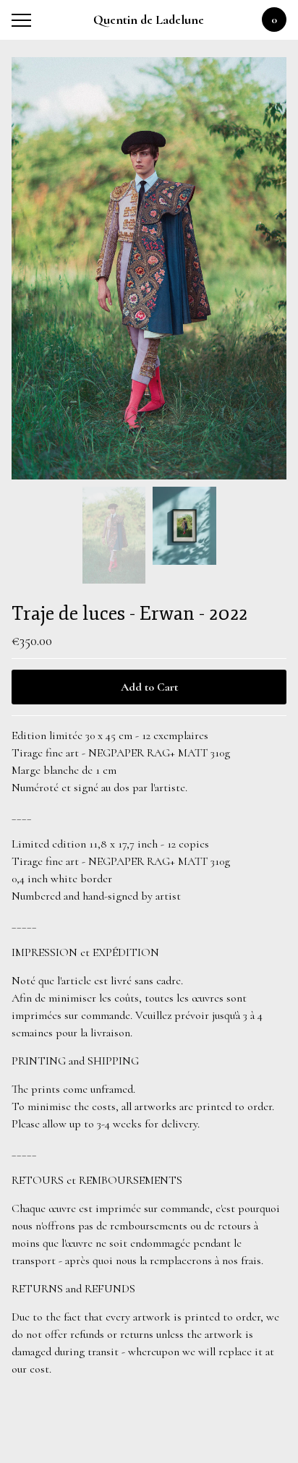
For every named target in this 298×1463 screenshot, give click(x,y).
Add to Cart (149, 687)
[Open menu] (24, 20)
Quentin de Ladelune (148, 19)
